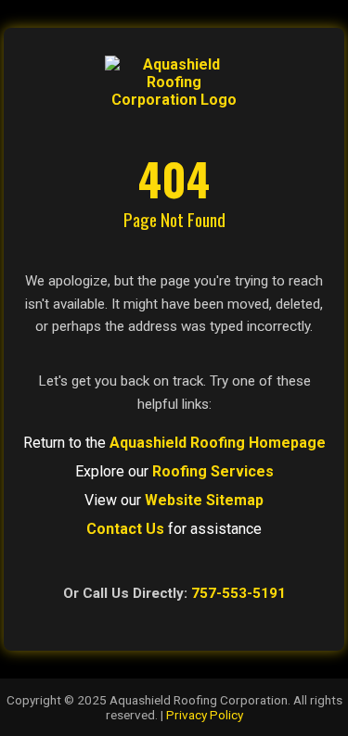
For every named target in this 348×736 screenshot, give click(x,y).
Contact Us (125, 529)
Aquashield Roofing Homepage (218, 442)
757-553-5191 (238, 593)
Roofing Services (213, 471)
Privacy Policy (204, 714)
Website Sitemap (204, 500)
